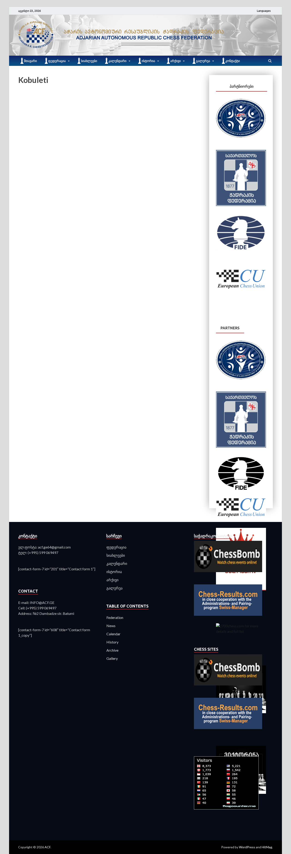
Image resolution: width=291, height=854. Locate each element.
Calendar (113, 634)
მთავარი (30, 61)
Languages (264, 10)
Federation (114, 617)
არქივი (175, 61)
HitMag (267, 847)
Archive (112, 650)
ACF (47, 847)
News (110, 625)
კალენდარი (117, 61)
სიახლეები (89, 61)
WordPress (247, 847)
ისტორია (148, 61)
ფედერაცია (57, 61)
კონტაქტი (232, 61)
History (112, 642)
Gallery (112, 658)
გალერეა (203, 61)
